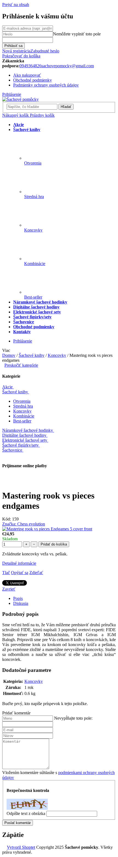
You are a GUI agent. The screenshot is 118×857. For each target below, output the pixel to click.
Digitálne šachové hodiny (24, 435)
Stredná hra (23, 406)
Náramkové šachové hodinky (27, 430)
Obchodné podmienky (32, 80)
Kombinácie (23, 416)
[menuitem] (18, 124)
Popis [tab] (18, 598)
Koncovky (22, 411)
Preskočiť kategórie (21, 365)
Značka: (23, 524)
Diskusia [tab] (20, 603)
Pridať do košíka (54, 544)
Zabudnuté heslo (44, 51)
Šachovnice (12, 450)
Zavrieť (8, 589)
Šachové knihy (15, 391)
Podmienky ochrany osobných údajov (46, 85)
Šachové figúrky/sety (20, 445)
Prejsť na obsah (15, 4)
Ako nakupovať (27, 75)
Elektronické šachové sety (24, 440)
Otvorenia (21, 401)
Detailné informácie (19, 563)
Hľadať (66, 107)
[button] (59, 713)
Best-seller (22, 421)
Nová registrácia (16, 51)
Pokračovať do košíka (21, 56)
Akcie (7, 387)
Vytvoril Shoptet (21, 847)
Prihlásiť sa (13, 46)
